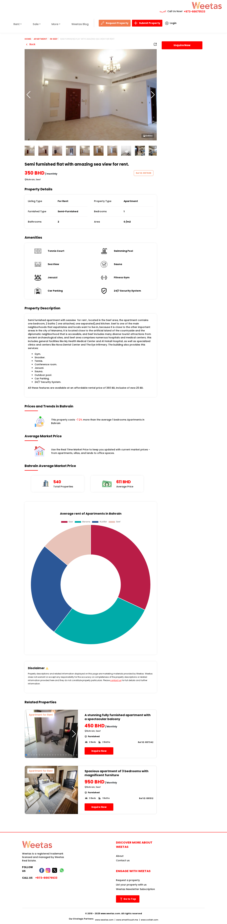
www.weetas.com (104, 919)
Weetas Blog (80, 24)
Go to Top (129, 899)
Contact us (123, 860)
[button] (153, 94)
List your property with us (131, 884)
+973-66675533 (194, 11)
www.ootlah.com (149, 919)
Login (173, 23)
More (55, 24)
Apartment (40, 39)
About (119, 856)
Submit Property (149, 23)
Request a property (128, 880)
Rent (16, 24)
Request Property (117, 23)
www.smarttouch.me (127, 919)
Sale (36, 24)
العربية (163, 11)
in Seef (53, 39)
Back (32, 44)
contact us (115, 680)
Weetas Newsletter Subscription (135, 889)
